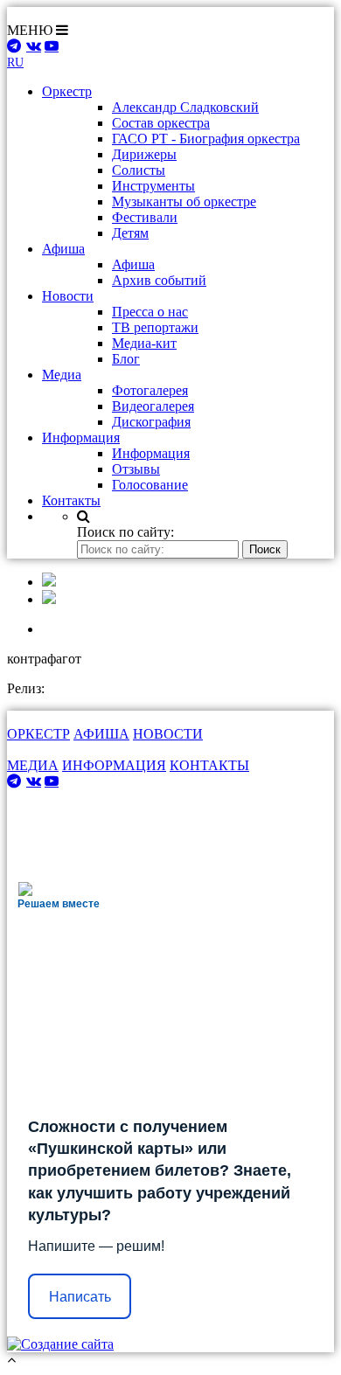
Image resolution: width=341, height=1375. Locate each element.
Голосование (150, 484)
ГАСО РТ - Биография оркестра (206, 138)
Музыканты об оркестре (184, 201)
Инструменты (153, 185)
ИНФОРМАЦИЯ (114, 765)
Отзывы (136, 469)
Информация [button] (81, 437)
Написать (80, 1296)
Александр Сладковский (185, 107)
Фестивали (144, 217)
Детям (130, 233)
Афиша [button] (63, 248)
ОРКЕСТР (38, 733)
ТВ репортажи (155, 327)
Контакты (71, 500)
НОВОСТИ (168, 733)
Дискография (151, 421)
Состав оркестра (161, 122)
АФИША (101, 733)
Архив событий (159, 280)
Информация (151, 453)
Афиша (133, 264)
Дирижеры (144, 154)
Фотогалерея (150, 390)
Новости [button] (68, 295)
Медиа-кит (144, 343)
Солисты (138, 170)
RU (15, 62)
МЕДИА (33, 765)
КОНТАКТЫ (209, 765)
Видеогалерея (153, 406)
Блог (126, 358)
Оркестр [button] (67, 91)
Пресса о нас (150, 311)
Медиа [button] (61, 374)
